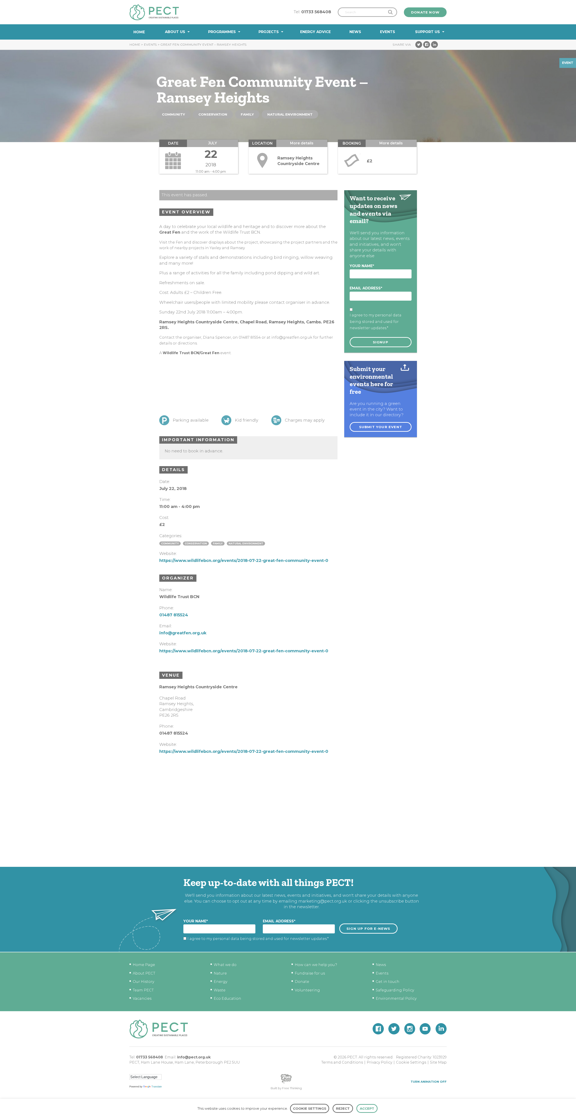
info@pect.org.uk (194, 1057)
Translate (156, 1086)
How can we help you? (316, 965)
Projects (269, 32)
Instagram (409, 1029)
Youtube (425, 1029)
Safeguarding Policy (395, 990)
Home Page (144, 965)
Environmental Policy (396, 998)
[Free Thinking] (286, 1082)
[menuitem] (139, 32)
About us (175, 32)
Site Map (438, 1062)
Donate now (425, 12)
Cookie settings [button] (309, 1108)
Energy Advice (315, 32)
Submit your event (380, 427)
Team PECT (143, 990)
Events (387, 32)
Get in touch (387, 981)
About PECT (144, 973)
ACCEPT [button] (367, 1108)
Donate (302, 981)
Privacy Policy (379, 1062)
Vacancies (142, 998)
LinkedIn (434, 44)
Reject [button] (343, 1108)
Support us (427, 32)
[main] (288, 453)
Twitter (418, 44)
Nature (220, 973)
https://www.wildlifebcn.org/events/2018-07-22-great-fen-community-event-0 (243, 560)
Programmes (222, 32)
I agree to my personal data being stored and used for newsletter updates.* (375, 321)
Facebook (426, 44)
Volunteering (307, 990)
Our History (143, 981)
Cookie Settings (411, 1062)
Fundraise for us (310, 973)
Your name (362, 266)
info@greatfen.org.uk (183, 633)
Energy (220, 981)
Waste (219, 990)
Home (139, 32)
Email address (366, 288)
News (355, 32)
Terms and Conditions (342, 1062)
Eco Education (227, 998)
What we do (225, 965)
